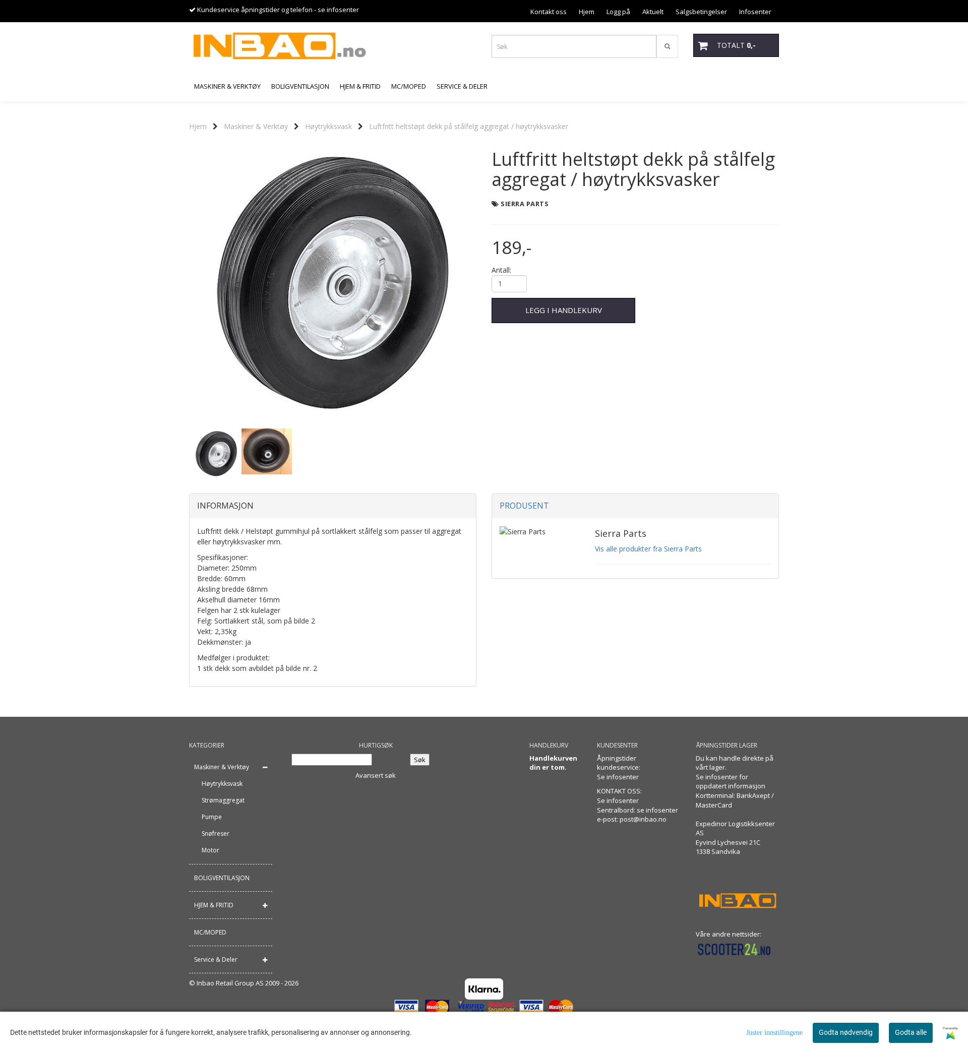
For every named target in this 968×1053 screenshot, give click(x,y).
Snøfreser (215, 833)
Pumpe (212, 817)
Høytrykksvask (328, 126)
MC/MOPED (210, 932)
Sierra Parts (525, 203)
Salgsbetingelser (701, 11)
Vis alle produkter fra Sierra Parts (648, 548)
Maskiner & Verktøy (256, 126)
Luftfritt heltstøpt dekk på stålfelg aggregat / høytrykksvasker (468, 126)
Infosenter (755, 11)
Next (489, 283)
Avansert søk (375, 775)
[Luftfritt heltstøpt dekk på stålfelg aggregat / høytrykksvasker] (332, 282)
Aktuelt (652, 11)
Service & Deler (215, 959)
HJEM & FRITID (213, 905)
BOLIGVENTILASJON (222, 878)
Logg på (618, 11)
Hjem (586, 11)
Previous (176, 283)
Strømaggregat (223, 800)
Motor (210, 850)
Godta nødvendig (846, 1032)
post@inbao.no (643, 819)
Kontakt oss (548, 11)
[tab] (333, 506)
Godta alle (911, 1032)
